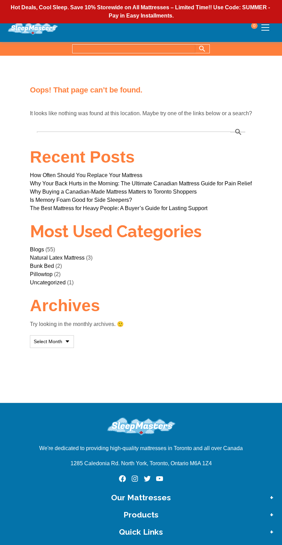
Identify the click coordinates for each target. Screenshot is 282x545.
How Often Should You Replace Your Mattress (86, 175)
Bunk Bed (42, 266)
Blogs (37, 249)
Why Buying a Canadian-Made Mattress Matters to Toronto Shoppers (113, 192)
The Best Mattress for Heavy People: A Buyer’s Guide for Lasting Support (118, 208)
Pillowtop (41, 274)
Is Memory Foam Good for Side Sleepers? (81, 200)
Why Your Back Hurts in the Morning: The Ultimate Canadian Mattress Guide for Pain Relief (141, 183)
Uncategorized (48, 282)
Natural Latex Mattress (57, 258)
